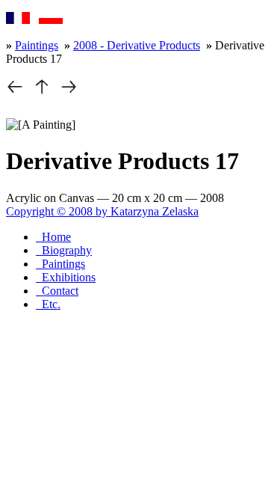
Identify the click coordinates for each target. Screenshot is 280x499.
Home (53, 236)
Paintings (36, 45)
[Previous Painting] (15, 91)
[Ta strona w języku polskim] (51, 19)
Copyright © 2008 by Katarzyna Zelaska (102, 211)
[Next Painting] (69, 91)
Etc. (48, 304)
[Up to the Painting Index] (42, 91)
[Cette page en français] (18, 19)
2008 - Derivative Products (136, 45)
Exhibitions (66, 277)
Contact (57, 290)
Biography (64, 250)
